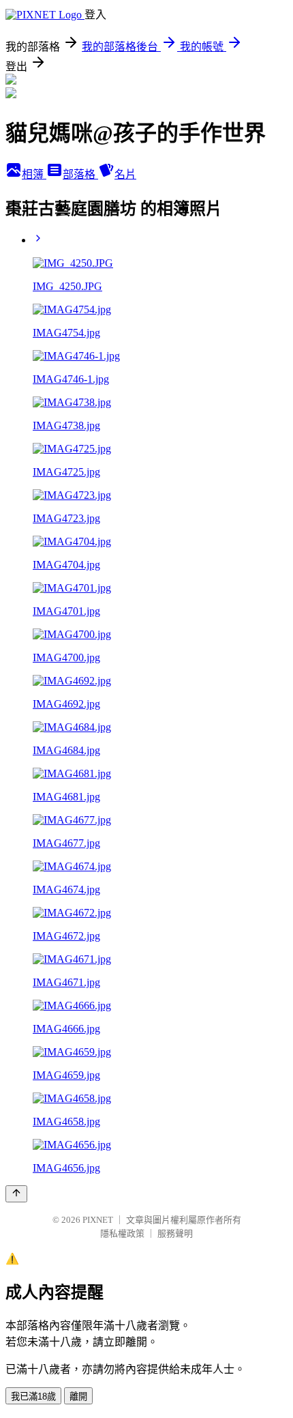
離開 (78, 1396)
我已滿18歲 (33, 1396)
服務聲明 (175, 1233)
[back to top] (16, 1193)
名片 (125, 174)
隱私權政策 (122, 1233)
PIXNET (97, 1220)
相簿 (34, 174)
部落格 (80, 174)
